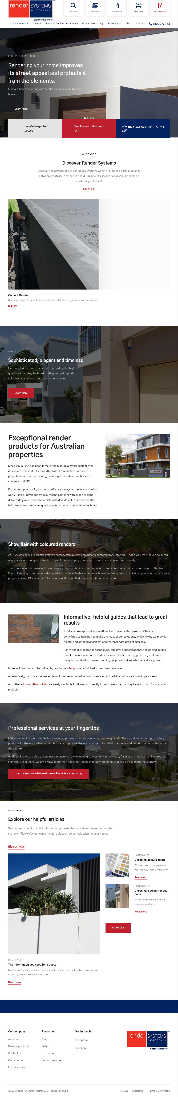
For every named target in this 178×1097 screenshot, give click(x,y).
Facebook (81, 1048)
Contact (140, 23)
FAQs (45, 1046)
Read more (14, 982)
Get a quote (15, 1060)
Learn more (21, 393)
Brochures (48, 1053)
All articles (118, 928)
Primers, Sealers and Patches (62, 23)
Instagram (81, 1040)
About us (13, 1039)
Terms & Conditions (159, 1091)
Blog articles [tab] (16, 846)
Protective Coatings (93, 23)
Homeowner (15, 960)
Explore (12, 306)
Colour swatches (52, 1060)
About (129, 23)
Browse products (18, 1046)
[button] (13, 82)
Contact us (15, 1053)
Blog (44, 1039)
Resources (114, 23)
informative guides (35, 684)
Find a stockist (17, 1067)
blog (72, 668)
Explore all (89, 189)
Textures (37, 23)
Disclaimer (138, 1091)
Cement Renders (19, 23)
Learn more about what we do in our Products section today (48, 773)
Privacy (124, 1091)
